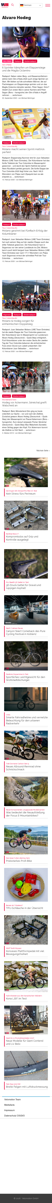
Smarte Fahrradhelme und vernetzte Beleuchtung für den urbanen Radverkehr (27, 719)
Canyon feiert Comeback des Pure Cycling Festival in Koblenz (25, 631)
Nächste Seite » (43, 450)
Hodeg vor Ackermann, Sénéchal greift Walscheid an (24, 403)
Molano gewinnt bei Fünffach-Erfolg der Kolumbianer (25, 231)
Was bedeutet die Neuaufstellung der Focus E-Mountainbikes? (25, 813)
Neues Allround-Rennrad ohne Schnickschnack (23, 767)
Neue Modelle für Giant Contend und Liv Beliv (24, 1041)
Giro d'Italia (7, 61)
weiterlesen (17, 95)
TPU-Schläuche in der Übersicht (24, 907)
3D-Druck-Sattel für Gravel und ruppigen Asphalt (23, 585)
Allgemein (7, 314)
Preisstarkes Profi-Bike (19, 859)
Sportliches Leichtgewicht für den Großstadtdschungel (25, 677)
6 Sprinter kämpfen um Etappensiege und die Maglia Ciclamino (23, 68)
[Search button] (12, 4)
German (27, 5)
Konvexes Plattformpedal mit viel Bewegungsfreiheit (25, 951)
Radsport (18, 61)
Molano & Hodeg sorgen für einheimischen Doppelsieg (18, 321)
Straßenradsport (30, 61)
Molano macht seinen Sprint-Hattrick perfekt (23, 149)
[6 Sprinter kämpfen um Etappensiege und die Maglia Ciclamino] (26, 42)
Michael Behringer (28, 98)
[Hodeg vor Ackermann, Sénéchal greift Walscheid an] (26, 377)
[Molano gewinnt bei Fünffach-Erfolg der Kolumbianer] (26, 206)
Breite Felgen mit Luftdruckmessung (27, 1085)
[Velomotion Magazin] (5, 5)
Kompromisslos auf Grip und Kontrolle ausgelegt (22, 537)
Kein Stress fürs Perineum (21, 492)
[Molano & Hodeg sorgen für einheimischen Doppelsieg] (26, 296)
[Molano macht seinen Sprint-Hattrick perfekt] (26, 124)
